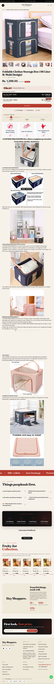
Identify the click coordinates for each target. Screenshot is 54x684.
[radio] (27, 95)
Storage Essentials (42, 654)
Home (3, 9)
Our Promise (26, 669)
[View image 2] (11, 64)
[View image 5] (29, 64)
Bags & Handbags (42, 656)
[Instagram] (3, 648)
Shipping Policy (5, 674)
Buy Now (27, 105)
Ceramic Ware (41, 649)
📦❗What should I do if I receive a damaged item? (14, 504)
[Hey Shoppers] (27, 5)
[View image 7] (41, 64)
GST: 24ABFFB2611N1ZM (28, 650)
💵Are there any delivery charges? (14, 497)
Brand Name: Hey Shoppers (29, 644)
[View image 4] (23, 64)
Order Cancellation (6, 669)
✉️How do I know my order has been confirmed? (39, 498)
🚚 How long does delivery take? (14, 491)
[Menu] (3, 5)
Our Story (25, 664)
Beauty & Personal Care (43, 658)
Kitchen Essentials (42, 644)
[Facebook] (9, 648)
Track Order (5, 664)
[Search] (48, 5)
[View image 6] (35, 64)
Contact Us (4, 671)
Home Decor (41, 651)
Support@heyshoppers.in (44, 664)
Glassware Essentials (43, 646)
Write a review (27, 538)
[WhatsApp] (6, 648)
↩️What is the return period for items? (39, 491)
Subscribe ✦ (32, 630)
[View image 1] (5, 64)
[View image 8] (47, 64)
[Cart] (51, 5)
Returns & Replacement (7, 667)
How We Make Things (28, 667)
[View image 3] (17, 64)
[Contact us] (51, 677)
